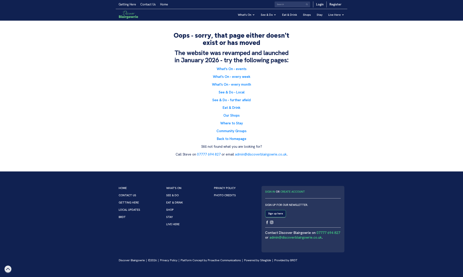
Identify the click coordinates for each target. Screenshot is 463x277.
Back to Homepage (231, 139)
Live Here (334, 15)
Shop (170, 210)
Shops (307, 15)
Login (320, 4)
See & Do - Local (232, 92)
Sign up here (275, 213)
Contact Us (148, 4)
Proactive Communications (224, 260)
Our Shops (231, 115)
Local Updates (129, 210)
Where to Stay (231, 123)
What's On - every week (231, 76)
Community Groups (231, 131)
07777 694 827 (209, 154)
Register (335, 4)
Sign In (270, 192)
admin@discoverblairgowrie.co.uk (261, 154)
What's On (244, 15)
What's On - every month (231, 84)
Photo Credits (225, 195)
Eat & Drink (289, 15)
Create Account (292, 192)
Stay (319, 15)
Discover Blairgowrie (132, 260)
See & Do (267, 15)
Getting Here (127, 4)
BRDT (122, 217)
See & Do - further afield (231, 100)
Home (164, 4)
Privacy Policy (225, 188)
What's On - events (232, 69)
